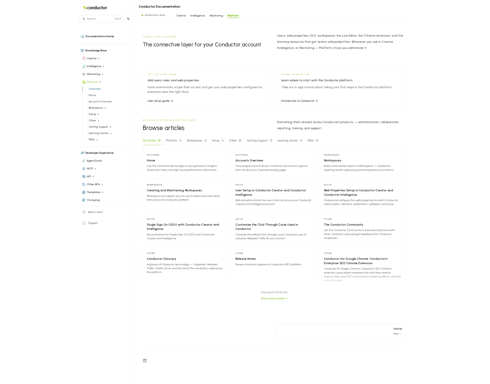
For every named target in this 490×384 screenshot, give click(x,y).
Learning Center (290, 140)
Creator (181, 15)
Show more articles (273, 298)
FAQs (312, 140)
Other (235, 140)
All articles (151, 140)
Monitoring (216, 15)
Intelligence (198, 15)
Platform (233, 15)
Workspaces (196, 140)
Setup (217, 140)
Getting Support (259, 140)
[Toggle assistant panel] (128, 18)
